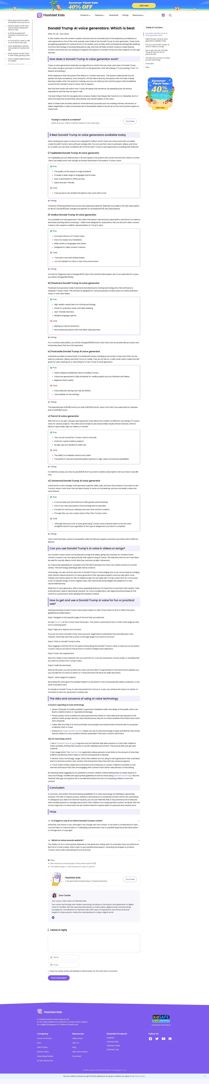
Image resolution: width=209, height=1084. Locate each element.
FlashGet (110, 1038)
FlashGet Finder (113, 1046)
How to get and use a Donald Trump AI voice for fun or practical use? (156, 52)
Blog (74, 1047)
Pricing (125, 15)
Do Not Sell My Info (45, 1061)
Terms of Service (44, 1038)
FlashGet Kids (76, 752)
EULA (39, 1043)
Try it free (130, 121)
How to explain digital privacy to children (19, 60)
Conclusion (149, 64)
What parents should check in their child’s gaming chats (19, 54)
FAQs (147, 67)
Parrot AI (58, 622)
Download (113, 15)
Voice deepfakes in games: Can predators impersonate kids (18, 48)
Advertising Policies (45, 1056)
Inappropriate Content (72, 731)
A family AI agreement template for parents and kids (18, 35)
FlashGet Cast (113, 1050)
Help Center (77, 1038)
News (53, 860)
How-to (75, 1043)
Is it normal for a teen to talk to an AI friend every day (19, 42)
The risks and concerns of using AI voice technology (157, 59)
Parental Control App (66, 743)
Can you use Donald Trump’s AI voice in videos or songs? (157, 46)
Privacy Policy (43, 1052)
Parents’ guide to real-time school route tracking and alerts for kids (18, 28)
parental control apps (122, 775)
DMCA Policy (42, 1047)
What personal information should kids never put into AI (18, 21)
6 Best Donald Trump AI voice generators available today (156, 40)
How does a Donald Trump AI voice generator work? (156, 34)
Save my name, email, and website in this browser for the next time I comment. (84, 971)
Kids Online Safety (80, 1052)
